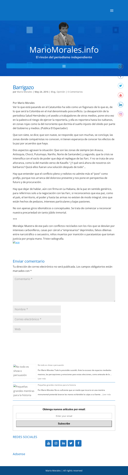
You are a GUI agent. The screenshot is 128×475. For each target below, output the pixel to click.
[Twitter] (71, 443)
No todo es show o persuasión (51, 365)
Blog (53, 91)
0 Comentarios (75, 91)
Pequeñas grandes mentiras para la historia (57, 385)
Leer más (42, 378)
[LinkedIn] (63, 443)
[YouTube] (48, 443)
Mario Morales (24, 91)
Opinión (61, 91)
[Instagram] (56, 443)
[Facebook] (78, 443)
